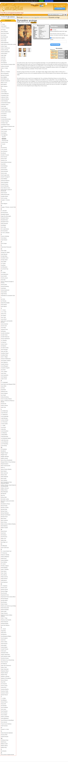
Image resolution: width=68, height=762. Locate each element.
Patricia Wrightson (5, 556)
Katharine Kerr (4, 391)
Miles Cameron (4, 520)
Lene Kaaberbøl (4, 416)
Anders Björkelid (4, 42)
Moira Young (4, 522)
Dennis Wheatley (5, 186)
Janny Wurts (3, 319)
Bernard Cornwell (5, 75)
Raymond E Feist (5, 595)
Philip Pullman (4, 578)
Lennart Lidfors (4, 423)
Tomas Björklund (4, 718)
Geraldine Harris (4, 258)
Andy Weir (3, 57)
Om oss (10, 14)
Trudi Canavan (4, 725)
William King (4, 747)
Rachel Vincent (4, 589)
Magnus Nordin (4, 458)
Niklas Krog (3, 540)
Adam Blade (3, 26)
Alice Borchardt (4, 37)
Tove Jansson (4, 722)
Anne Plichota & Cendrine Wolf (8, 64)
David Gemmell (4, 171)
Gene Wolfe (3, 261)
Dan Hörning (4, 147)
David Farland (4, 169)
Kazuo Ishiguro (4, 393)
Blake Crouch (4, 82)
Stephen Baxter (4, 672)
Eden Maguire (4, 203)
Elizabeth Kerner (4, 221)
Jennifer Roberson (5, 336)
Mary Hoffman (4, 480)
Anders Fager (4, 46)
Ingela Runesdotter (5, 302)
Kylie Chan (3, 407)
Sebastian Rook (4, 652)
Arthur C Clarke (4, 68)
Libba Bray (3, 429)
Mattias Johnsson (5, 488)
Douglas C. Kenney (5, 200)
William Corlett (4, 743)
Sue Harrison (4, 683)
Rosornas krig (5, 140)
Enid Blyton (3, 225)
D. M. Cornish (4, 149)
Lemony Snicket (4, 420)
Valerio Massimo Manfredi (7, 732)
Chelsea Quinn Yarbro (6, 111)
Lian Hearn (3, 427)
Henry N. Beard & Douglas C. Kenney (7, 282)
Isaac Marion (4, 306)
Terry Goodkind (4, 707)
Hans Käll (3, 279)
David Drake (4, 167)
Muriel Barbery (4, 525)
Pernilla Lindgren (5, 565)
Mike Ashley (3, 518)
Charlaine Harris (4, 104)
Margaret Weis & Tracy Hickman (8, 462)
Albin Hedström (4, 31)
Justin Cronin (4, 378)
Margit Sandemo (4, 463)
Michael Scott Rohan (5, 514)
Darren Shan (4, 158)
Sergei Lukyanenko (5, 654)
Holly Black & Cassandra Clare (8, 295)
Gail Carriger (4, 243)
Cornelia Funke (4, 142)
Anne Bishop (4, 62)
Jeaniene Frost (4, 329)
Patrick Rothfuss (4, 560)
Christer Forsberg (5, 121)
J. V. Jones (3, 310)
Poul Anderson (4, 582)
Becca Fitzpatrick (5, 73)
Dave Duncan (4, 156)
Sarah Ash (3, 640)
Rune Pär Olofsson (5, 625)
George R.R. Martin (5, 252)
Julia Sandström (4, 375)
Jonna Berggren (4, 366)
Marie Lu (3, 467)
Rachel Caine (4, 587)
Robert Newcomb (5, 607)
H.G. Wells (3, 272)
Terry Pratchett (4, 711)
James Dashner (4, 324)
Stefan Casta (4, 667)
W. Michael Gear (4, 740)
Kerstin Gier (3, 403)
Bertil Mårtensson (5, 79)
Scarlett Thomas (4, 649)
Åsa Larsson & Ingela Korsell (7, 754)
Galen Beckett (4, 254)
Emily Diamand (4, 223)
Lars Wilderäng (4, 410)
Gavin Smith (3, 250)
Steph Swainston (5, 669)
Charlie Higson (4, 108)
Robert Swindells (5, 609)
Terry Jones (3, 709)
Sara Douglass (4, 638)
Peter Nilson (3, 571)
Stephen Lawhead (5, 676)
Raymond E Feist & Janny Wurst (8, 596)
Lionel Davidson (4, 431)
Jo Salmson (3, 342)
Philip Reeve (4, 580)
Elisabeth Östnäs (5, 218)
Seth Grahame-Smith (5, 656)
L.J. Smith (3, 425)
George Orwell (4, 259)
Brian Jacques (4, 86)
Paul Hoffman (4, 562)
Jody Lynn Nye (4, 351)
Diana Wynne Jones (5, 187)
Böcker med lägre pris (17, 14)
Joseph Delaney (4, 364)
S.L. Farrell (3, 629)
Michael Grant (4, 511)
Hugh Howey (4, 293)
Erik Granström (4, 230)
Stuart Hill (3, 682)
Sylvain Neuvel (4, 694)
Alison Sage (3, 38)
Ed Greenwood (4, 212)
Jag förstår (41, 1)
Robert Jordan (4, 604)
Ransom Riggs (4, 591)
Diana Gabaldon (4, 182)
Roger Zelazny (4, 613)
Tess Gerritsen (4, 713)
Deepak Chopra (4, 184)
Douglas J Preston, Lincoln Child (8, 207)
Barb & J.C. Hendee (5, 71)
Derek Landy (4, 173)
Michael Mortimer (5, 513)
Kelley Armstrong (5, 397)
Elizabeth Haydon (5, 214)
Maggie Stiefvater (5, 456)
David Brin (3, 164)
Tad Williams (4, 700)
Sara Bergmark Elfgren (6, 636)
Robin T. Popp (4, 618)
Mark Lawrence (4, 473)
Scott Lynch (3, 650)
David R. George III (5, 176)
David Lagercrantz (5, 175)
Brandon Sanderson (5, 80)
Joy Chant (3, 369)
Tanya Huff (3, 703)
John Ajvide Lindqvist (5, 360)
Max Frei (3, 495)
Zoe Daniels (3, 751)
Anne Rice (3, 59)
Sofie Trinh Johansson (6, 665)
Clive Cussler (4, 131)
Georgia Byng (4, 256)
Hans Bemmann (4, 274)
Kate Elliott (3, 389)
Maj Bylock (3, 451)
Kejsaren (4, 136)
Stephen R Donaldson (6, 678)
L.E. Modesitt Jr (4, 414)
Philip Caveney (4, 576)
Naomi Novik (4, 531)
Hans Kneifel (4, 276)
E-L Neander (4, 210)
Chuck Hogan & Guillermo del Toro (7, 127)
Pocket (53, 57)
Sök (65, 14)
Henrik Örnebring (5, 286)
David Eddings (4, 166)
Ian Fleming (3, 301)
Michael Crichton (5, 507)
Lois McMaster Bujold (6, 438)
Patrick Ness (4, 558)
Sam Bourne (4, 634)
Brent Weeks (4, 84)
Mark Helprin (4, 471)
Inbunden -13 (55, 51)
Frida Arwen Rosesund (6, 247)
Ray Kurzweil (4, 593)
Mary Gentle (3, 478)
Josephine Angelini (5, 367)
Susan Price (3, 687)
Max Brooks (3, 493)
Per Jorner (3, 564)
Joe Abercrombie (5, 347)
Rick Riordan (4, 602)
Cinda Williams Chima (6, 129)
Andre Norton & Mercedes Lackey (8, 44)
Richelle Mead (4, 600)
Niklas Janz (3, 538)
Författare (8, 20)
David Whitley (4, 178)
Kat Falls (3, 387)
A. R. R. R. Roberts (5, 28)
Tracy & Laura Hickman (6, 724)
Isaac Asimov (4, 304)
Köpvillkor (2, 14)
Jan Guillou (3, 315)
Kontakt (7, 14)
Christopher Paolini (5, 124)
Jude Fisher (3, 373)
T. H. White (3, 698)
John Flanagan (4, 349)
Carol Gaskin (4, 91)
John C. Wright (4, 356)
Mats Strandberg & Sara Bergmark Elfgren (6, 483)
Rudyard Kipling (4, 623)
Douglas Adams (4, 196)
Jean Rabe (3, 327)
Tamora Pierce (4, 702)
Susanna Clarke (4, 691)
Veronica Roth (4, 734)
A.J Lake (3, 24)
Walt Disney (3, 742)
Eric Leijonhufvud (5, 229)
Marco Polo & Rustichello (6, 460)
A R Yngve (3, 29)
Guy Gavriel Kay (4, 268)
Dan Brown (3, 153)
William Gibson (4, 745)
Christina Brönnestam (6, 119)
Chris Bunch (3, 113)
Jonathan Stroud (4, 353)
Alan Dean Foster (5, 33)
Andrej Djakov (4, 53)
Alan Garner (3, 35)
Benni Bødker (4, 77)
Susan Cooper (4, 685)
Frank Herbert (4, 239)
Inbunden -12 (55, 54)
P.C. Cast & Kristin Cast (6, 551)
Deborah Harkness (5, 180)
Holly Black (3, 288)
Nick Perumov (4, 536)
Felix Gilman (4, 238)
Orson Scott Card (5, 547)
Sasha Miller (4, 645)
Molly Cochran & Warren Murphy (8, 524)
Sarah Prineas (4, 643)
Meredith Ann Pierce (5, 503)
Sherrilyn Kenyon (5, 658)
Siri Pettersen (4, 663)
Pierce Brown (4, 575)
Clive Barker (3, 133)
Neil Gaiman (4, 534)
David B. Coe (4, 160)
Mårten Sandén (4, 527)
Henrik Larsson (4, 278)
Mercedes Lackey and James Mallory (7, 501)
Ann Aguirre (3, 60)
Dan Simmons (4, 151)
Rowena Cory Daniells (6, 619)
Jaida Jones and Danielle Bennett (6, 321)
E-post (51, 39)
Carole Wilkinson (5, 93)
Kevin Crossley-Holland (6, 398)
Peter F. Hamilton (5, 569)
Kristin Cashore (4, 405)
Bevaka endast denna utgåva (58, 37)
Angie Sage (3, 55)
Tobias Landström (5, 716)
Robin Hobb (3, 611)
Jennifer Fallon (4, 335)
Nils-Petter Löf (4, 542)
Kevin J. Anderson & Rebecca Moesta (7, 401)
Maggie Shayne (4, 452)
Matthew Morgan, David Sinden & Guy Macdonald (8, 486)
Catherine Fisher (4, 97)
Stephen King (4, 674)
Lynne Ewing (4, 445)
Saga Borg (3, 630)
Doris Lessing (4, 198)
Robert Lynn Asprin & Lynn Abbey (8, 606)
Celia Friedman (4, 100)
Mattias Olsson (4, 490)
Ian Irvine (3, 299)
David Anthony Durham (6, 162)
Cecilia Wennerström (5, 102)
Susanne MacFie (5, 689)
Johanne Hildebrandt (5, 358)
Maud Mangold (4, 491)
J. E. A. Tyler (3, 311)
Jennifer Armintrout (5, 333)
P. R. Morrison (4, 553)
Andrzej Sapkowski (5, 51)
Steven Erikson (4, 680)
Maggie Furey (4, 454)
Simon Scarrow (4, 661)
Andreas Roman (4, 49)
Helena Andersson (5, 290)
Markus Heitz (4, 474)
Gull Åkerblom (4, 267)
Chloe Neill (3, 106)
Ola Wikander (4, 545)
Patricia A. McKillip (5, 554)
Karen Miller (3, 386)
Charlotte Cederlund (5, 110)
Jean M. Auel (4, 325)
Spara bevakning (55, 44)
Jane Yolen (3, 317)
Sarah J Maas (4, 641)
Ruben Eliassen (4, 621)
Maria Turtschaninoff (5, 465)
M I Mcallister (4, 449)
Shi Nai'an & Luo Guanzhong (7, 660)
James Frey (3, 313)
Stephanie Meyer (5, 671)
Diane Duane (4, 192)
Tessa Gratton (4, 714)
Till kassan (59, 8)
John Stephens (4, 362)
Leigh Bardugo (4, 418)
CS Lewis (3, 144)
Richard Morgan (4, 598)
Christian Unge (4, 122)
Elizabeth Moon (4, 219)
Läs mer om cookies (49, 1)
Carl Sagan (3, 89)
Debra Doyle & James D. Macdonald (6, 190)
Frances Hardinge (5, 236)
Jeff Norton (3, 331)
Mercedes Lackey (5, 499)
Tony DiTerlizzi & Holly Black (7, 720)
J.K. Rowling (4, 340)
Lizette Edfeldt (4, 434)
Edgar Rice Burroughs (6, 216)
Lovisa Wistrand (4, 442)
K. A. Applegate (4, 382)
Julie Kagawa (4, 377)
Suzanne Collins (4, 693)
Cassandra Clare (5, 95)
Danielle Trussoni (5, 155)
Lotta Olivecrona (4, 440)
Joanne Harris (4, 344)
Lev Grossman (4, 421)
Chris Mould (3, 115)
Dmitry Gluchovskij (5, 194)
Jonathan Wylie (4, 355)
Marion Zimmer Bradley (6, 469)
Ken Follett (3, 395)
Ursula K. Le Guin (5, 729)
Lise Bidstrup (4, 432)
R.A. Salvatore (4, 585)
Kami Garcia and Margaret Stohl (8, 384)
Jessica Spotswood (5, 338)
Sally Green (3, 632)
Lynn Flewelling (4, 443)
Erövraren (4, 138)
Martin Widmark (4, 476)
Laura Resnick (4, 412)
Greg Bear (3, 265)
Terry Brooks (4, 705)
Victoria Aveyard (4, 736)
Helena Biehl (4, 292)
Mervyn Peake (4, 505)
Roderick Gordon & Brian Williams (6, 616)
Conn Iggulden (4, 135)
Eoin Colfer (3, 227)
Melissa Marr (4, 497)
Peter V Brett (4, 573)
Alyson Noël (3, 40)
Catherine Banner (5, 99)
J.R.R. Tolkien (4, 371)
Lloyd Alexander (4, 436)
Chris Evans (3, 117)
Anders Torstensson (5, 48)
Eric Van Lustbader (5, 232)
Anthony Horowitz (5, 66)
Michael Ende (4, 509)
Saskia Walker (4, 647)
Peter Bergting (4, 567)
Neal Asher (3, 533)
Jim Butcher (3, 346)
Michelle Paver (4, 516)
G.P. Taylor (3, 263)
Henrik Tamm (4, 284)
